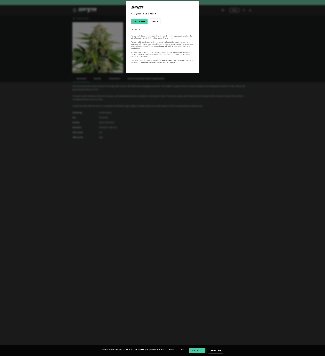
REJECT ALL (216, 350)
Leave (155, 21)
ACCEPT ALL (196, 350)
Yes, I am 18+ (139, 21)
